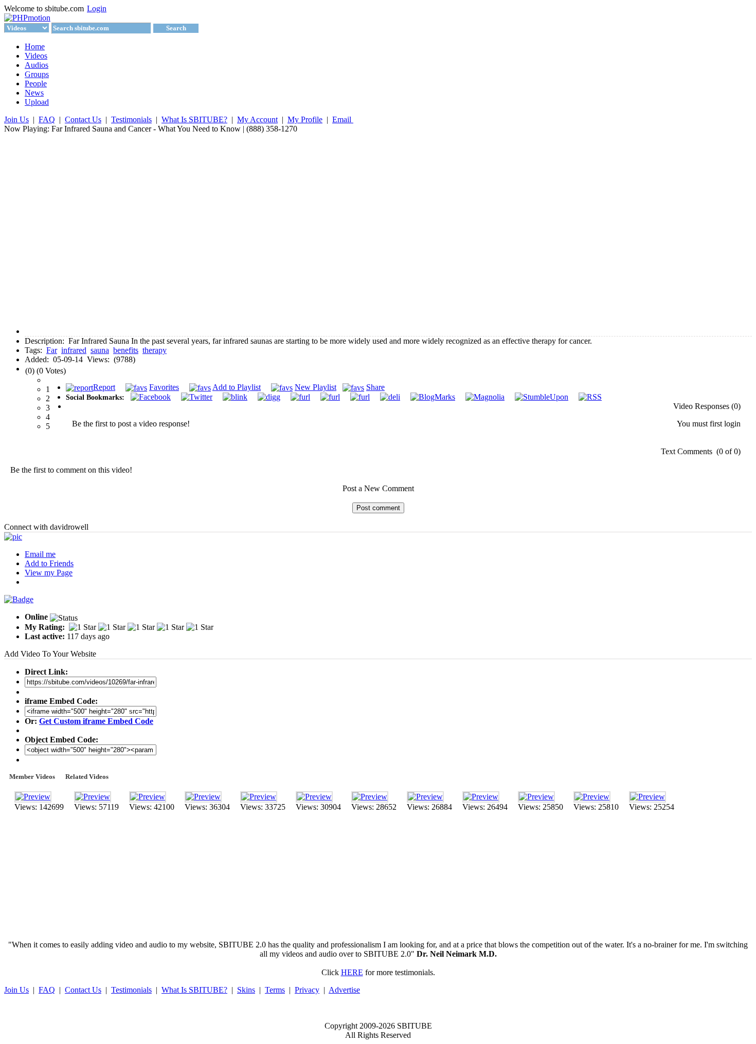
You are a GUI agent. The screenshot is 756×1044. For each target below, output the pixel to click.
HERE (352, 972)
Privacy (307, 989)
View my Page (49, 572)
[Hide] (231, 407)
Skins (246, 989)
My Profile (304, 119)
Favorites (164, 387)
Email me (40, 554)
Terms (275, 989)
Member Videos (32, 776)
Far (51, 350)
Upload (37, 102)
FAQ (47, 119)
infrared (73, 350)
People (36, 83)
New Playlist (315, 387)
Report (104, 387)
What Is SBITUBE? (194, 119)
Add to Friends (49, 563)
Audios (36, 65)
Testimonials (131, 119)
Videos (36, 55)
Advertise (344, 989)
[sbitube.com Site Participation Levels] (18, 599)
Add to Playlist (236, 387)
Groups (37, 74)
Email (342, 119)
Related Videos (87, 776)
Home (35, 46)
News (34, 92)
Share (375, 387)
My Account (257, 119)
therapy (154, 350)
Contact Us (83, 119)
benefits (125, 350)
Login (96, 8)
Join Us (16, 119)
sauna (100, 350)
